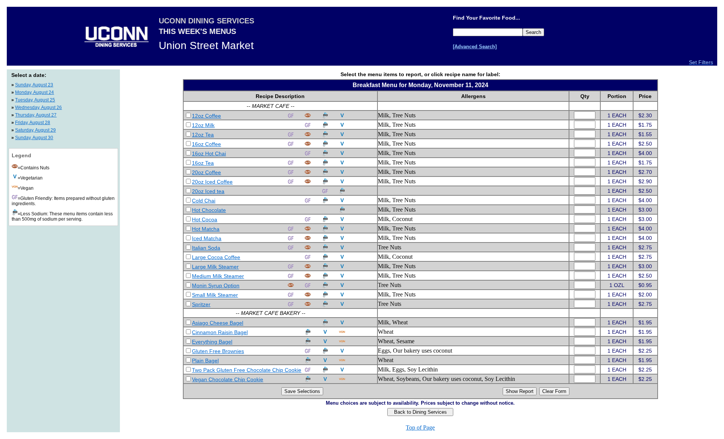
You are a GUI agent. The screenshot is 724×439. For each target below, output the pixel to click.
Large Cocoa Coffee (216, 257)
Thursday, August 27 (36, 115)
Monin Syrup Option (215, 285)
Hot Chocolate (209, 210)
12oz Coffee (206, 116)
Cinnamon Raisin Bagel (220, 332)
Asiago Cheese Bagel (217, 323)
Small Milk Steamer (215, 295)
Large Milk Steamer (215, 267)
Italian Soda (206, 248)
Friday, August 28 (32, 122)
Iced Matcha (206, 238)
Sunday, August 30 (34, 137)
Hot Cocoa (204, 219)
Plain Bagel (205, 361)
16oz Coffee (206, 144)
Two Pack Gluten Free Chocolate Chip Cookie (246, 370)
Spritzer (201, 304)
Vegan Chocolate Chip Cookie (227, 379)
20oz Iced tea (208, 191)
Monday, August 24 (34, 92)
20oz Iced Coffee (212, 182)
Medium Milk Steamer (218, 276)
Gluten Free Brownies (218, 351)
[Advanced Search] (475, 46)
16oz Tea (203, 163)
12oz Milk (203, 125)
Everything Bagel (212, 342)
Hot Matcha (205, 229)
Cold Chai (203, 201)
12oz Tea (203, 135)
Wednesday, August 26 (38, 107)
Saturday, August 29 (35, 130)
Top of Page (420, 427)
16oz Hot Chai (209, 153)
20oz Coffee (206, 172)
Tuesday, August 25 (35, 100)
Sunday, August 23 (34, 84)
